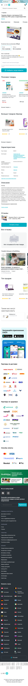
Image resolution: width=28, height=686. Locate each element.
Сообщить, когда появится (15, 70)
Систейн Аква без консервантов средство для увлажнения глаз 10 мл (9, 96)
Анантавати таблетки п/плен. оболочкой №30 (8, 294)
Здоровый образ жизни (7, 573)
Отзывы (25, 22)
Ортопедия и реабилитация (7, 562)
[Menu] (2, 4)
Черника (15, 167)
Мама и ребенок (5, 564)
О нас (2, 527)
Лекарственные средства (7, 548)
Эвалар (3, 18)
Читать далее (4, 207)
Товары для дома (5, 566)
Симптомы (3, 578)
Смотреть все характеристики (8, 178)
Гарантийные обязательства (8, 535)
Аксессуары (4, 575)
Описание (16, 22)
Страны (3, 529)
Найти (25, 8)
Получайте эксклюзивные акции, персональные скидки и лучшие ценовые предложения (13, 499)
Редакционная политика (7, 537)
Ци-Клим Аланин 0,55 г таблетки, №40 (7, 130)
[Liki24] (4, 673)
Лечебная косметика (6, 555)
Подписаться (22, 504)
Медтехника (4, 559)
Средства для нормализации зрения (18, 154)
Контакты (3, 516)
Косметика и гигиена (6, 550)
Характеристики (5, 22)
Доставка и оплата (6, 514)
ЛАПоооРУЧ (4, 569)
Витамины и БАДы (18, 156)
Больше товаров (6, 142)
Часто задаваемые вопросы (8, 518)
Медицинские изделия (6, 557)
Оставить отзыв (14, 224)
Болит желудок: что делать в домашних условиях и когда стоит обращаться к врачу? (12, 268)
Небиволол (12, 314)
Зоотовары (4, 571)
